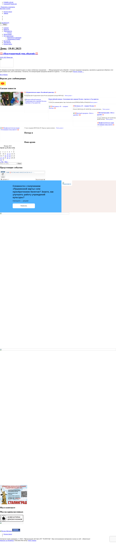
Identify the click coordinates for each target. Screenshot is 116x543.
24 (3, 158)
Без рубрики (4, 74)
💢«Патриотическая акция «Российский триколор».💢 (40, 92)
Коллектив (7, 41)
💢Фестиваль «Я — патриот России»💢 (84, 106)
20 (10, 156)
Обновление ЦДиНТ (13, 39)
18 (5, 156)
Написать (24, 206)
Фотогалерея (8, 34)
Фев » (6, 162)
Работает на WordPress (7, 540)
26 (7, 158)
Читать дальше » (68, 95)
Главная (6, 28)
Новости (6, 29)
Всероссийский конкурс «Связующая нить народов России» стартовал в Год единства (74, 99)
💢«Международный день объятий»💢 (19, 53)
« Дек (1, 162)
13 (10, 154)
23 (1, 158)
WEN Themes (32, 540)
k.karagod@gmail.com (10, 4)
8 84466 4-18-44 (8, 2)
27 (10, 158)
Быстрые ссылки (5, 8)
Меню (4, 24)
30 (1, 160)
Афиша (6, 13)
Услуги (9, 32)
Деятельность (8, 31)
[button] (4, 179)
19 (7, 156)
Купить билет (8, 11)
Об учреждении (8, 36)
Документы (7, 42)
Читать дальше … (78, 71)
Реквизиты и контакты (8, 7)
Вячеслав (10, 57)
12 (7, 154)
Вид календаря (40, 179)
